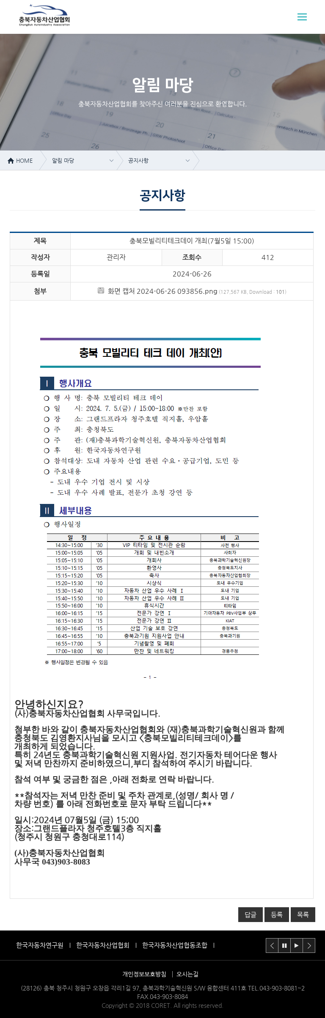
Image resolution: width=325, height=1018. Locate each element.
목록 (303, 914)
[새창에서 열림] (149, 688)
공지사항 (138, 160)
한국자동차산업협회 (102, 945)
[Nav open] (302, 16)
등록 (277, 914)
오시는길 (187, 974)
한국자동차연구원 (39, 945)
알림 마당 (63, 160)
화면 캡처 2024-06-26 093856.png (163, 291)
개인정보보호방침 (144, 974)
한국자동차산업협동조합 (174, 945)
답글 (250, 914)
